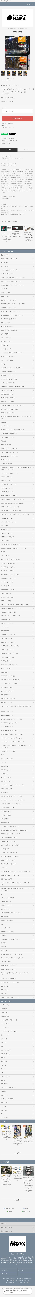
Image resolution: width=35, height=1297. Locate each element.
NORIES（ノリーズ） (10, 78)
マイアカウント (4, 1270)
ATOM (27, 1282)
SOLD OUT (17, 118)
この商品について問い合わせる (9, 140)
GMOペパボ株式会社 (25, 1288)
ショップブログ (19, 1282)
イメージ (26, 149)
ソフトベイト (8, 80)
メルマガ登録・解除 (10, 1282)
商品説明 (8, 149)
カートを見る (21, 1270)
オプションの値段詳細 (7, 123)
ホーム (3, 78)
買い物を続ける (6, 143)
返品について (5, 125)
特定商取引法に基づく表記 (8, 127)
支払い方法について (11, 1278)
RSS (24, 1282)
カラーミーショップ (6, 1288)
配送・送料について (21, 1278)
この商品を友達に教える (8, 138)
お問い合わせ (4, 1273)
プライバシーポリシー (23, 1280)
